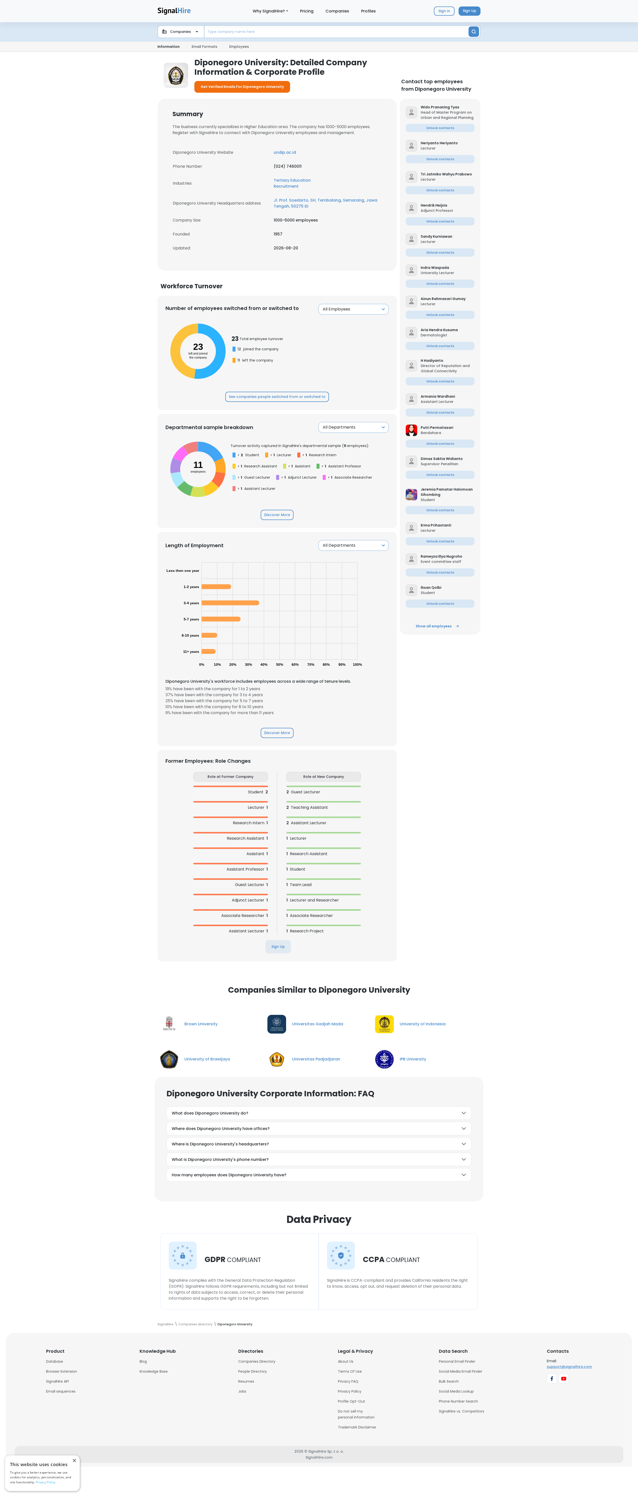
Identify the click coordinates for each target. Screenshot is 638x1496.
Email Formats (204, 46)
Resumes (246, 1381)
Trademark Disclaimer (357, 1427)
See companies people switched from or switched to (277, 396)
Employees (239, 46)
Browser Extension (61, 1371)
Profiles (368, 11)
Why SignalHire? (269, 11)
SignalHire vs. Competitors (461, 1411)
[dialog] (42, 1473)
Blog (143, 1361)
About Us (345, 1361)
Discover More (277, 514)
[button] (448, 107)
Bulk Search (449, 1381)
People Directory (252, 1371)
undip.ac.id (285, 152)
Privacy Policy (349, 1391)
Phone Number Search (458, 1401)
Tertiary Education (292, 180)
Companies (337, 11)
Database (54, 1361)
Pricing (307, 11)
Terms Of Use (350, 1371)
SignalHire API (57, 1381)
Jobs (242, 1391)
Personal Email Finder (457, 1361)
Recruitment (286, 186)
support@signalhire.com (569, 1366)
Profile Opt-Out (351, 1401)
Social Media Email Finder (460, 1371)
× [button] (74, 1461)
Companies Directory (256, 1361)
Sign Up (278, 946)
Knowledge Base (154, 1371)
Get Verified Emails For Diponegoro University (242, 86)
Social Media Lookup (456, 1391)
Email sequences (61, 1391)
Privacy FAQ (348, 1381)
